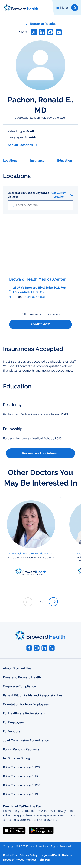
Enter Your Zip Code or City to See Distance (28, 194)
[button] (74, 7)
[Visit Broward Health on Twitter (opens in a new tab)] (52, 648)
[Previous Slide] (27, 601)
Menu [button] (64, 7)
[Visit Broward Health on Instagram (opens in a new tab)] (37, 648)
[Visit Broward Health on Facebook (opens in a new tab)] (29, 648)
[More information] (71, 194)
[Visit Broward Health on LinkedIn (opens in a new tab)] (44, 648)
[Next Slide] (53, 601)
